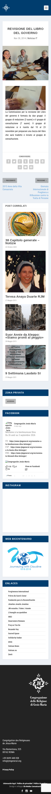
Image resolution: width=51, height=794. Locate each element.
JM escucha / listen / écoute (19, 608)
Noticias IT (32, 38)
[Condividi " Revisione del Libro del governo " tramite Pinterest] (31, 161)
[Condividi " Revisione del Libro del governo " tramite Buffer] (42, 161)
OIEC (10, 617)
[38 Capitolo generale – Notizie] (25, 224)
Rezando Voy (13, 629)
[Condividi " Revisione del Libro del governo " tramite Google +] (20, 161)
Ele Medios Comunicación (33, 786)
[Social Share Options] (26, 469)
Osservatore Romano (16, 621)
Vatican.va (12, 650)
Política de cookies (40, 783)
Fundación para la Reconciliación (21, 600)
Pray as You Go (14, 625)
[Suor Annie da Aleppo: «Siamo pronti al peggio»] (25, 317)
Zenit (10, 654)
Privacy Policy (8, 770)
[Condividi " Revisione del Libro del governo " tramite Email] (25, 167)
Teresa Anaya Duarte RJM (25, 296)
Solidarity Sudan (15, 638)
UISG (10, 642)
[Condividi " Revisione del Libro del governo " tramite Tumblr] (25, 161)
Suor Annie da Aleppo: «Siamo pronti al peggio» (24, 336)
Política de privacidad (24, 783)
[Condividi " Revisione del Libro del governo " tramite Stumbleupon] (20, 167)
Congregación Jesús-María (25, 423)
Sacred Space (13, 633)
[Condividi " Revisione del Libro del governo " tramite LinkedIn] (37, 161)
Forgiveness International (18, 591)
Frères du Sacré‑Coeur (17, 596)
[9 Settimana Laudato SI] (25, 357)
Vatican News (13, 646)
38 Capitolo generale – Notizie (22, 241)
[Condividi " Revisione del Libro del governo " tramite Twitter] (14, 161)
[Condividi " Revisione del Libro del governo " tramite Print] (31, 167)
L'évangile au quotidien (17, 612)
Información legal (9, 783)
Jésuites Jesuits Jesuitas (18, 604)
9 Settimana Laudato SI (23, 373)
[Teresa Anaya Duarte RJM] (25, 272)
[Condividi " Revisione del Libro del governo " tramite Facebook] (8, 161)
